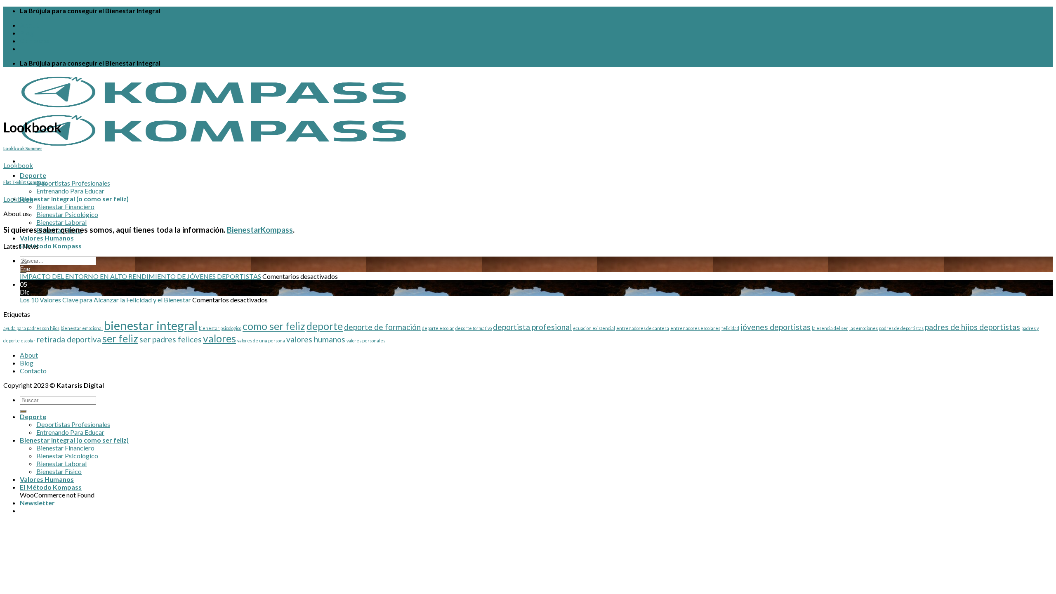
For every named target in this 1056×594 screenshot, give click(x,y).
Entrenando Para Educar (70, 191)
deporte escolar (438, 328)
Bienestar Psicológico (67, 214)
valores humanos (315, 339)
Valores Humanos (47, 238)
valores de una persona (261, 340)
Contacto (34, 41)
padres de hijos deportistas (972, 327)
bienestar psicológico (220, 328)
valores (219, 338)
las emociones (863, 328)
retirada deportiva (69, 339)
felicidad (730, 328)
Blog (27, 33)
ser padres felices (170, 339)
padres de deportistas (901, 328)
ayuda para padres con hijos (31, 328)
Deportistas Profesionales (73, 183)
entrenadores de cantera (642, 328)
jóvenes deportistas (775, 327)
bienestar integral (151, 325)
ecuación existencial (594, 328)
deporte (324, 326)
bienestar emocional (82, 328)
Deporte (33, 175)
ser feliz (120, 338)
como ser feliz (274, 326)
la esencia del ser (830, 328)
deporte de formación (382, 327)
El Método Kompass (51, 246)
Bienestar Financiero (65, 206)
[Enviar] (23, 411)
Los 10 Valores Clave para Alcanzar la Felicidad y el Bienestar (105, 300)
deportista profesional (532, 327)
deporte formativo (473, 328)
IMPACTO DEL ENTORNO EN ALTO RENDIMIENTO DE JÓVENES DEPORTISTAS (140, 276)
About (29, 25)
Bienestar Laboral (61, 222)
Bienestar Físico (59, 471)
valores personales (365, 340)
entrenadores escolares (695, 328)
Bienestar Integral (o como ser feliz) (74, 199)
